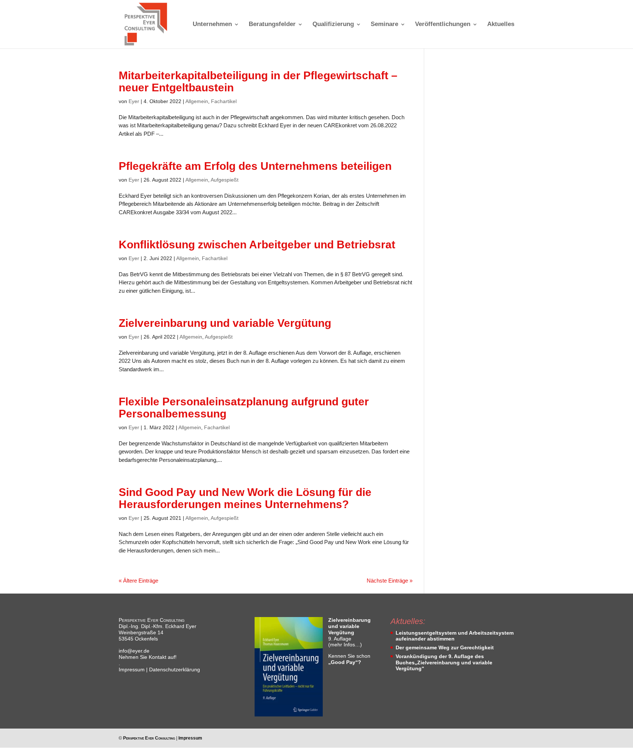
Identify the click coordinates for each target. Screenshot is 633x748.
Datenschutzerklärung (174, 669)
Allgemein (196, 101)
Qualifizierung (333, 25)
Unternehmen (212, 25)
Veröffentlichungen (442, 25)
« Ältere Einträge (138, 580)
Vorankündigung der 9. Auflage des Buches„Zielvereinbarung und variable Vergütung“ (444, 662)
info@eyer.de (134, 651)
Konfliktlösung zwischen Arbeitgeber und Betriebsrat (257, 244)
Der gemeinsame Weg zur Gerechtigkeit (445, 647)
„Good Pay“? (344, 662)
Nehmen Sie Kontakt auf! (148, 657)
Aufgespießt (224, 180)
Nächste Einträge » (389, 580)
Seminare (384, 25)
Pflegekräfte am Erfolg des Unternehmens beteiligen (255, 166)
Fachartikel (224, 101)
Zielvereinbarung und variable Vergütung (225, 323)
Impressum (132, 669)
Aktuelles (500, 25)
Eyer (134, 101)
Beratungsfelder (272, 25)
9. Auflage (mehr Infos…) (349, 632)
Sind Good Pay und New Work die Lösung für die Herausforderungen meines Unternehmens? (245, 498)
